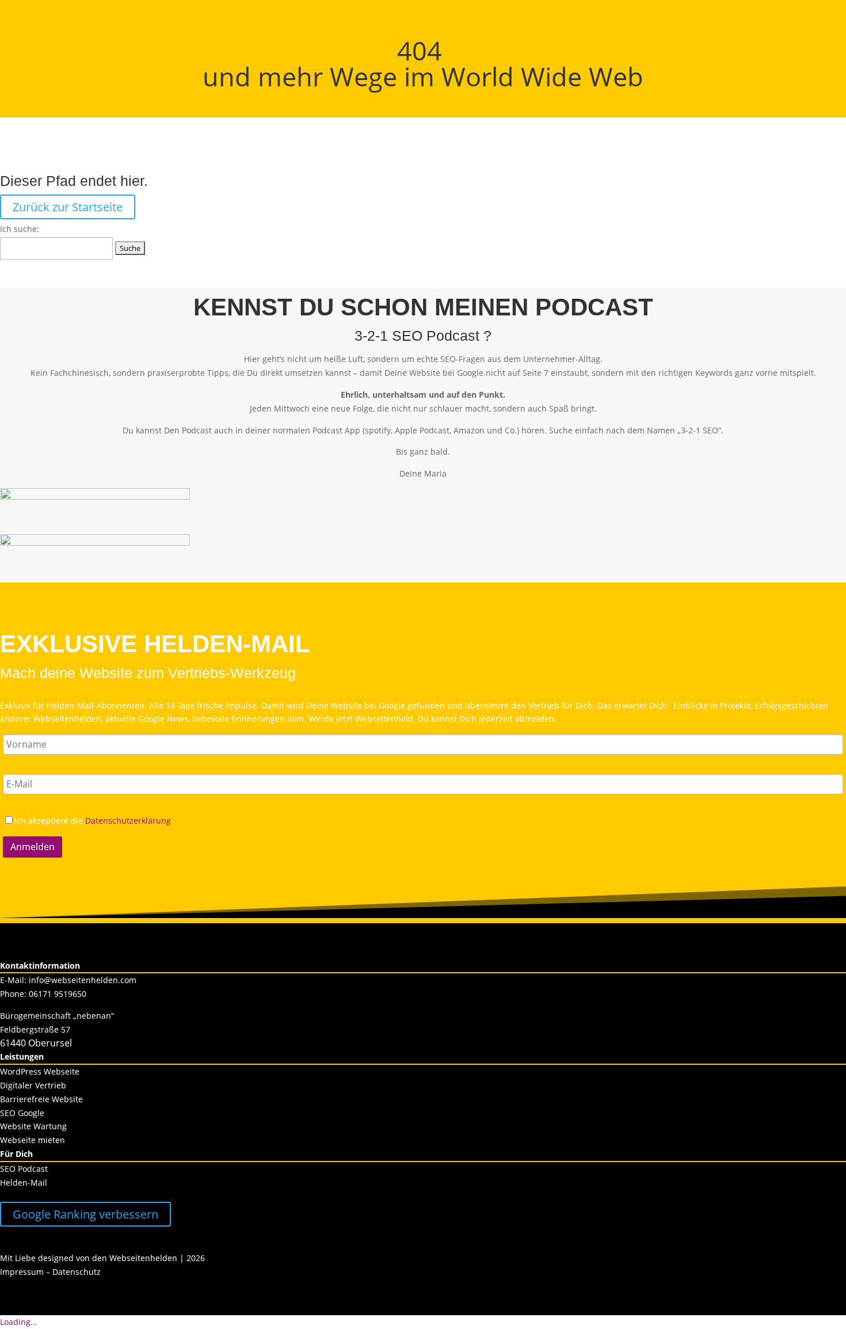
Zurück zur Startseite (68, 207)
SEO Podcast (24, 1168)
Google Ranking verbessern (85, 1214)
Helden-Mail (23, 1182)
